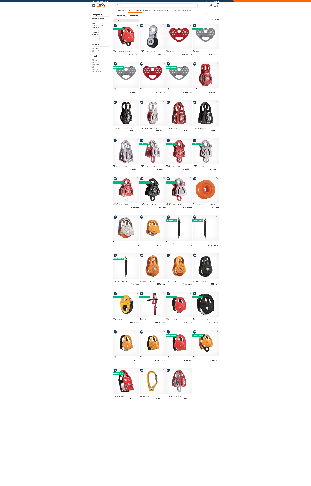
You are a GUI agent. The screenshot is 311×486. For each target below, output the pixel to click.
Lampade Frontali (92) (98, 25)
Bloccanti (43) (96, 37)
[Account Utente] (211, 4)
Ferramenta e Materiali (180, 10)
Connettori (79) (96, 30)
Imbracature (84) (96, 27)
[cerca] (117, 5)
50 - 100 (97, 67)
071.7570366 (207, 1)
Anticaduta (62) (96, 32)
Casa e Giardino (157, 10)
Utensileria (146, 10)
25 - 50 (96, 64)
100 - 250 (97, 69)
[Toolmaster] (98, 5)
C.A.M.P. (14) (97, 48)
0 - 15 (96, 60)
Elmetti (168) (95, 21)
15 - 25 (96, 62)
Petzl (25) (96, 51)
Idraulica (167, 10)
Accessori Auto (122, 10)
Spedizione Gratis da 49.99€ (100, 1)
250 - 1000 (97, 71)
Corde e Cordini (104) (97, 23)
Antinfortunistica (135, 10)
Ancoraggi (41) (96, 39)
